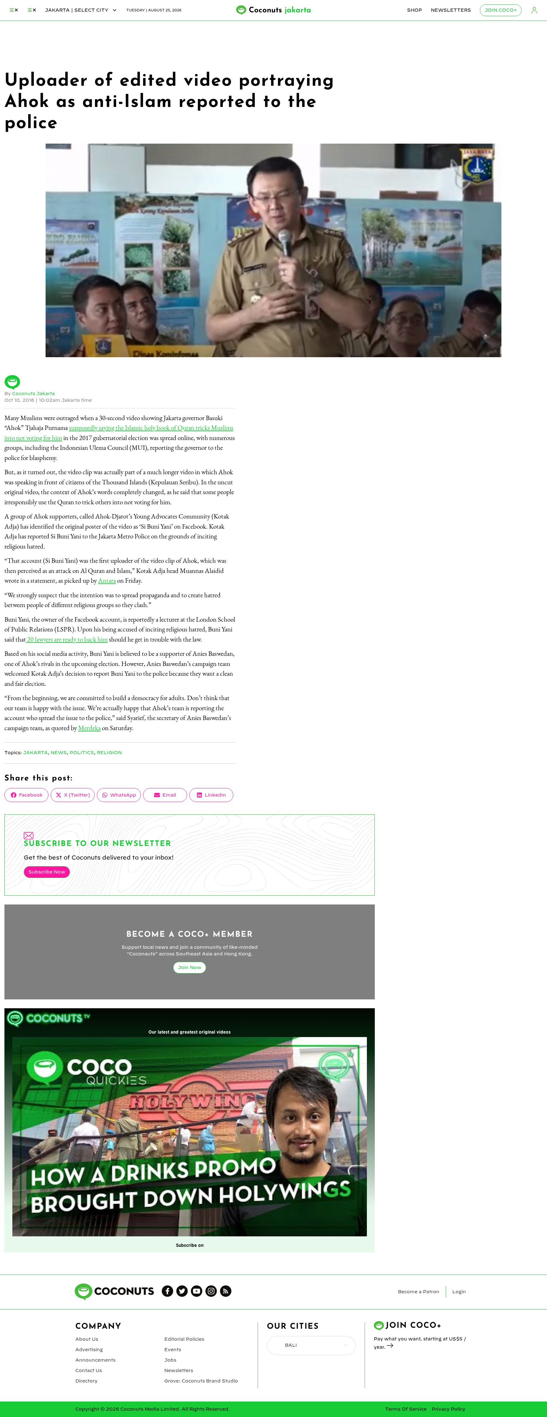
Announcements (95, 1360)
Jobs (170, 1360)
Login (534, 10)
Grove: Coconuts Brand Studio (201, 1380)
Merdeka (89, 728)
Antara (107, 580)
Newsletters (451, 10)
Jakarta (35, 752)
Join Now (189, 967)
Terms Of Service (406, 1409)
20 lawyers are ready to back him (67, 639)
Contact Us (88, 1370)
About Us (86, 1339)
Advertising (89, 1349)
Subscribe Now (46, 871)
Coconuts (280, 10)
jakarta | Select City (77, 10)
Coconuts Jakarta (33, 393)
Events (172, 1349)
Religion (109, 752)
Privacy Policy (448, 1409)
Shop (414, 10)
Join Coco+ (501, 10)
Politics (82, 752)
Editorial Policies (184, 1339)
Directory (86, 1380)
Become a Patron (418, 1291)
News (59, 752)
